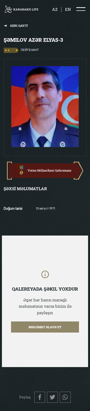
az (55, 9)
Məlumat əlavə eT (45, 327)
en (68, 9)
